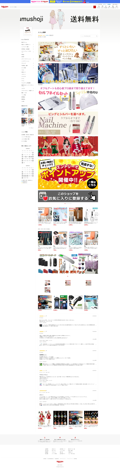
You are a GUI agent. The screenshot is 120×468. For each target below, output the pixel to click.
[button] (115, 4)
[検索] (94, 7)
